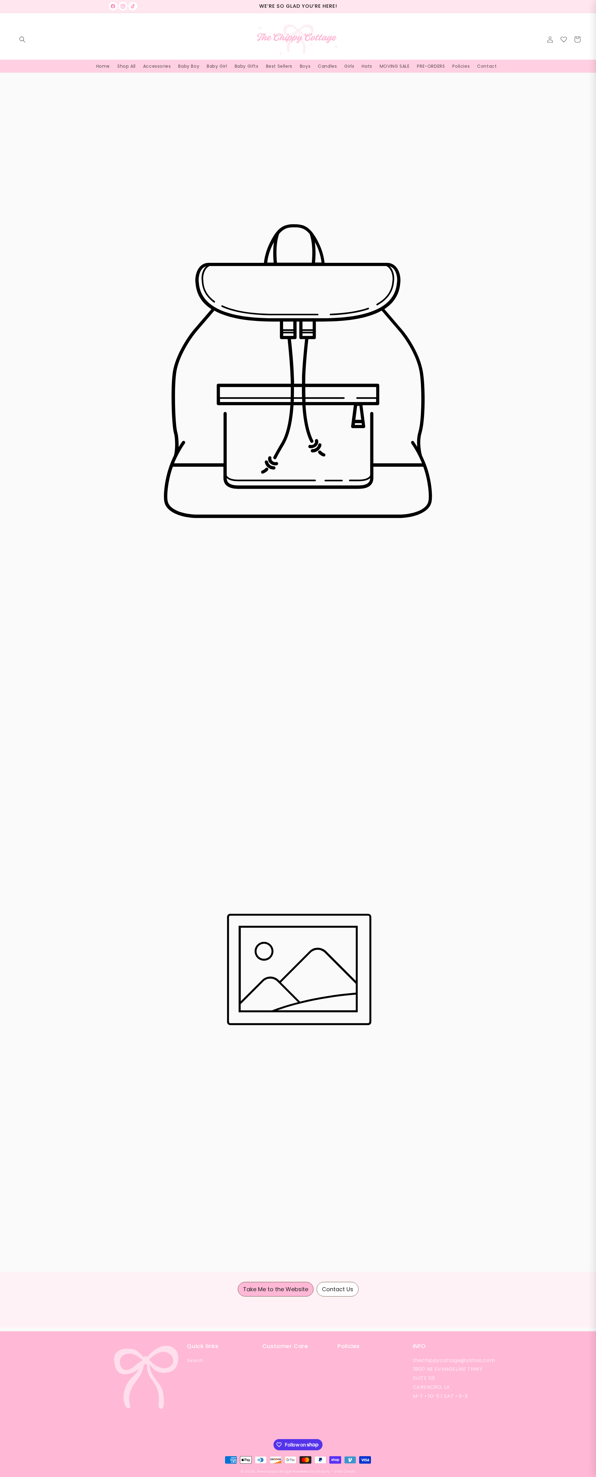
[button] (22, 39)
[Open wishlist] (564, 39)
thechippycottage (274, 1471)
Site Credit (345, 1471)
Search (195, 1360)
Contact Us (337, 1289)
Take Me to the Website (275, 1289)
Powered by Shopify (311, 1471)
